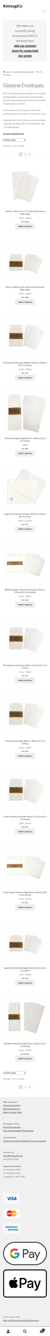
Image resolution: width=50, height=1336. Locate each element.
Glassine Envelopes (12, 1127)
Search (25, 1331)
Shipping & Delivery (12, 1105)
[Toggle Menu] (43, 11)
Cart (38, 1329)
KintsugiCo (12, 6)
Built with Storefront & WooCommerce (21, 1320)
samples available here (13, 133)
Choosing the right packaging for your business (24, 1141)
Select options (25, 226)
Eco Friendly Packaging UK (23, 72)
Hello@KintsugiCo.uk (13, 1155)
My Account (8, 1331)
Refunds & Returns (11, 1109)
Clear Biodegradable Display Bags (18, 1130)
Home (8, 72)
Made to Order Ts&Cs (12, 1112)
